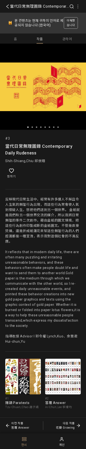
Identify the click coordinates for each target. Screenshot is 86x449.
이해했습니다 (71, 23)
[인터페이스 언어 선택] (78, 6)
